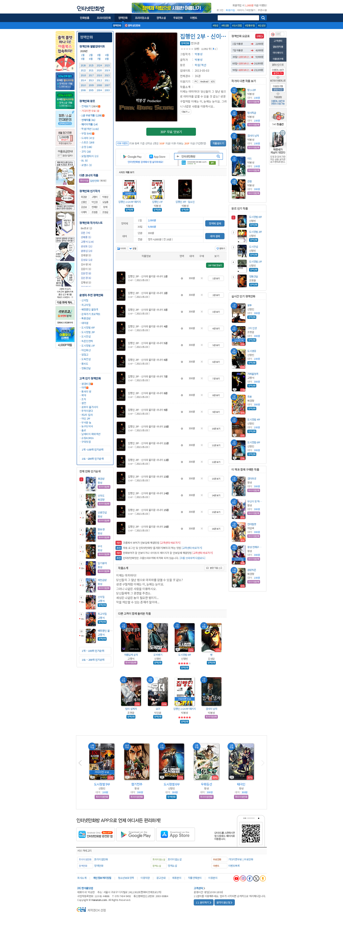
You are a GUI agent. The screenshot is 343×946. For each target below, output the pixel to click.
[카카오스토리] (263, 878)
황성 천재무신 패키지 (255, 547)
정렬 (134, 248)
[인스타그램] (243, 878)
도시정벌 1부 (88, 345)
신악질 (84, 300)
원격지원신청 (223, 902)
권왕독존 (251, 570)
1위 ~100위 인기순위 (92, 449)
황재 (105, 207)
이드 (249, 158)
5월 (83, 59)
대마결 (84, 323)
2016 (99, 75)
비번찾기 (250, 10)
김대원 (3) (86, 255)
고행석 (94, 197)
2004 (99, 90)
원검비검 (86, 384)
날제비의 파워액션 (90, 434)
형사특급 (251, 113)
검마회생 (251, 478)
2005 (91, 90)
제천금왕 (102, 580)
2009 (91, 85)
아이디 (240, 10)
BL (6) (84, 160)
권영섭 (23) (86, 251)
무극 (100, 546)
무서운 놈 (86, 422)
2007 (107, 85)
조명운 (105, 212)
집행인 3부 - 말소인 (185, 202)
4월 (107, 55)
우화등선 (206, 784)
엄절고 (84, 354)
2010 (83, 85)
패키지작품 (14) (89, 124)
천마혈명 (251, 524)
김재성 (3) (86, 282)
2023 (107, 65)
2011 (107, 80)
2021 (91, 70)
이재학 (84, 212)
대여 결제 (215, 236)
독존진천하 (87, 341)
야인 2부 (85, 418)
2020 (99, 70)
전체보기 (86, 106)
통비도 (84, 364)
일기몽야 (102, 563)
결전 (83, 403)
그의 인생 (252, 328)
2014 (83, 80)
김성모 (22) (86, 260)
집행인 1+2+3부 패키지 (129, 202)
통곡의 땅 (86, 391)
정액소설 (172, 866)
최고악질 (86, 305)
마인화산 (86, 350)
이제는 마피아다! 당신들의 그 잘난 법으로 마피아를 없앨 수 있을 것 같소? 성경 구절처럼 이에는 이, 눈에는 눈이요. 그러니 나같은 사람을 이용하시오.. (203, 101)
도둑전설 (86, 359)
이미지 (123, 248)
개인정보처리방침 (102, 878)
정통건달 (86, 368)
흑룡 (249, 397)
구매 (258, 36)
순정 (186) (86, 147)
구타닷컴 (86, 442)
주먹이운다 (87, 411)
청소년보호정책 (126, 878)
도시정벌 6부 (88, 327)
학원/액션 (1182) (90, 129)
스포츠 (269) (87, 142)
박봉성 (105, 197)
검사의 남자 (211, 709)
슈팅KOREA (87, 438)
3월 (99, 55)
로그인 (220, 10)
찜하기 (222, 248)
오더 (158, 709)
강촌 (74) (85, 233)
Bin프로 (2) (86, 228)
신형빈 (84, 202)
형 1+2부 (251, 90)
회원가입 (230, 10)
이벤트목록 (234, 866)
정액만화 (86, 37)
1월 (83, 55)
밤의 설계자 (131, 709)
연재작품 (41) (88, 120)
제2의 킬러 (86, 415)
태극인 (241, 784)
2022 (83, 70)
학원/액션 (200, 65)
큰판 (249, 181)
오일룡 (105, 202)
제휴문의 (176, 878)
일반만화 (89, 181)
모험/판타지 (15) (89, 156)
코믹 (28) (86, 151)
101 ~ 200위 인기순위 (93, 660)
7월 (99, 59)
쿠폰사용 (262, 10)
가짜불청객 (252, 374)
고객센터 (278, 40)
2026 (83, 65)
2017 (91, 75)
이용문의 (212, 878)
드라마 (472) (87, 138)
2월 (91, 55)
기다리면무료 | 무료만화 (240, 859)
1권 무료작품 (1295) (91, 115)
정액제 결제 (215, 223)
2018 (83, 75)
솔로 (83, 430)
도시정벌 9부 (102, 784)
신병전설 (102, 512)
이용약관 (145, 878)
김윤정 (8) (86, 273)
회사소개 (81, 878)
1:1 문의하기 (202, 902)
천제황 (94, 207)
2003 (107, 90)
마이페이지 (278, 52)
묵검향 (84, 197)
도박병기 (157, 655)
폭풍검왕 (86, 318)
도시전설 (86, 336)
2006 (83, 90)
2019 (107, 70)
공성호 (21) (86, 246)
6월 (91, 59)
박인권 (94, 202)
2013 (91, 80)
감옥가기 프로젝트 (90, 314)
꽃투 (249, 305)
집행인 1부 (157, 202)
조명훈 (94, 212)
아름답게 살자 (131, 655)
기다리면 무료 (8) (90, 111)
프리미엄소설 (174, 859)
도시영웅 (251, 351)
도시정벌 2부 (88, 332)
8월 (107, 59)
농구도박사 (87, 426)
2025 (91, 65)
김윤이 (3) (86, 269)
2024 (99, 65)
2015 (107, 75)
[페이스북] (250, 878)
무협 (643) (86, 133)
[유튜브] (236, 878)
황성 (100, 483)
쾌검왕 (101, 479)
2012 (99, 80)
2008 (99, 85)
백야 (83, 395)
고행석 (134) (87, 242)
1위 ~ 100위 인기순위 (93, 651)
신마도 (101, 495)
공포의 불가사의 (89, 407)
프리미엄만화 (101, 859)
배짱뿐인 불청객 (89, 309)
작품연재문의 (195, 878)
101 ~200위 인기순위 (93, 458)
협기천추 (136, 784)
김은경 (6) (86, 278)
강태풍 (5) (86, 237)
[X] (256, 878)
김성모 (84, 207)
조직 (83, 399)
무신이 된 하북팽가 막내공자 (255, 501)
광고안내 (161, 878)
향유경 (101, 529)
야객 (83, 387)
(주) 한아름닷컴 (85, 888)
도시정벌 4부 (253, 419)
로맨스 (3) (86, 165)
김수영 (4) (86, 264)
